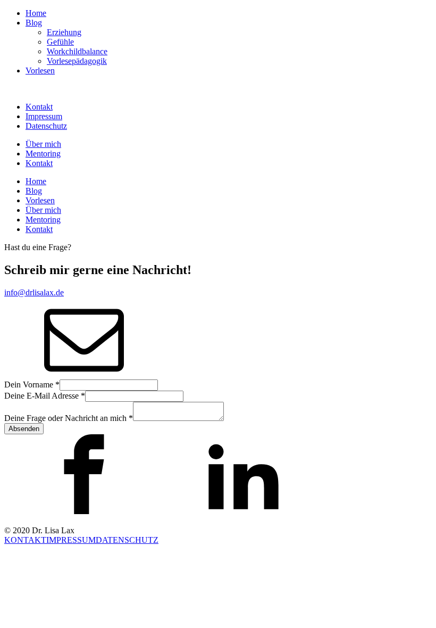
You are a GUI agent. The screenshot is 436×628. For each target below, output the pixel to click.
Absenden (24, 429)
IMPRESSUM (71, 539)
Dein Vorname (32, 384)
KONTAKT (25, 539)
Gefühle (60, 41)
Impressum (44, 116)
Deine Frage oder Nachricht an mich (68, 418)
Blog (34, 22)
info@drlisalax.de (34, 292)
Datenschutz (46, 125)
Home (36, 13)
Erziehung (64, 32)
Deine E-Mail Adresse (44, 395)
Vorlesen (40, 70)
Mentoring (43, 153)
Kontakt (39, 106)
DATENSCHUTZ (127, 539)
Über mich (43, 143)
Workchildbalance (77, 51)
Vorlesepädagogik (77, 60)
